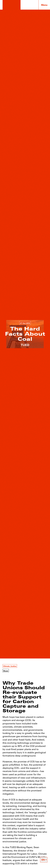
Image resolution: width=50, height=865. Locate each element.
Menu (44, 4)
